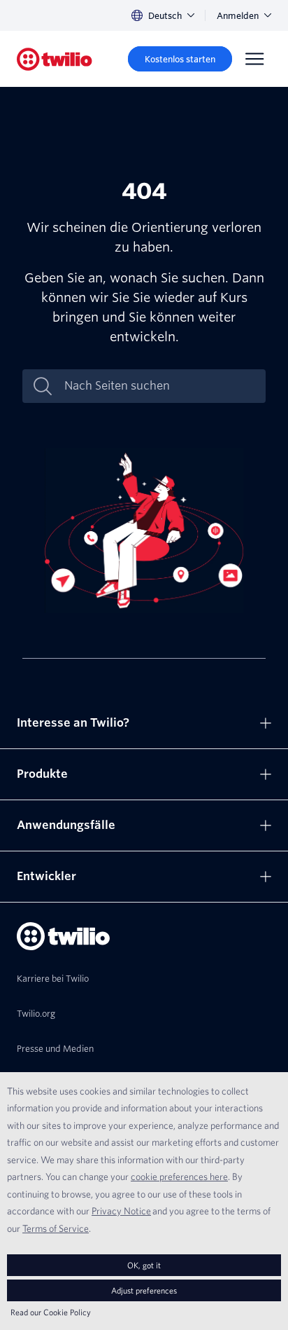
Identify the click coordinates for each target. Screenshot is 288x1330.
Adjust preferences (144, 1290)
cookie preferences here (179, 1176)
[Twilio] (54, 59)
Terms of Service (55, 1228)
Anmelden (238, 16)
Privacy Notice (121, 1210)
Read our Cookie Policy (50, 1312)
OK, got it (144, 1265)
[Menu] (254, 59)
